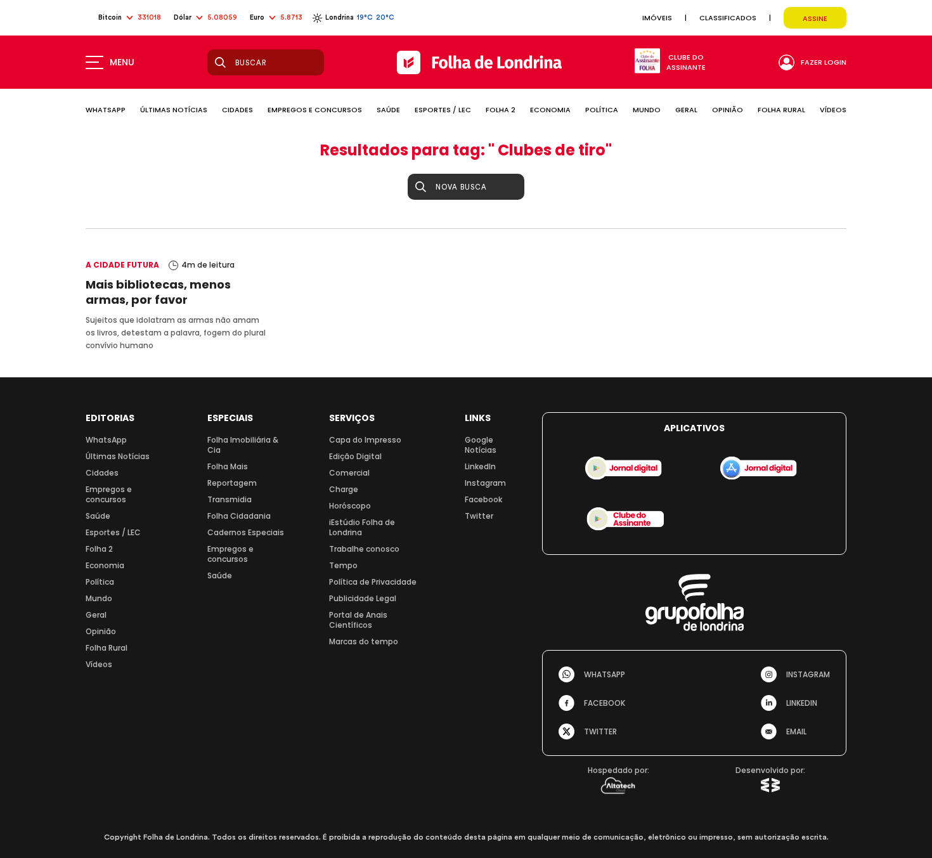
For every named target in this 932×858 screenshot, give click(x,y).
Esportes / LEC (113, 532)
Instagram (485, 483)
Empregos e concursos (109, 494)
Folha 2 (99, 548)
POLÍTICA (601, 110)
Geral (96, 614)
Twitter (479, 515)
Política (100, 581)
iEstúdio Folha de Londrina (362, 527)
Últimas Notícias (118, 456)
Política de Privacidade (373, 581)
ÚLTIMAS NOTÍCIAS (173, 110)
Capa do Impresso (365, 439)
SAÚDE (388, 110)
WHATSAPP (106, 110)
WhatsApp (106, 439)
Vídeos (99, 664)
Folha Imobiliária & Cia (242, 444)
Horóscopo (350, 505)
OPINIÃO (727, 110)
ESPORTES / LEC (443, 110)
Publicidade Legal (362, 598)
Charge (343, 489)
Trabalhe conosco (364, 548)
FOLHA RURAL (781, 110)
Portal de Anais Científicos (358, 619)
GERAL (686, 110)
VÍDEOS (833, 110)
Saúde (98, 515)
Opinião (101, 631)
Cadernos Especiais (245, 532)
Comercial (349, 472)
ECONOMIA (550, 110)
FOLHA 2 (500, 110)
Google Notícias (480, 444)
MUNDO (647, 110)
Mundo (99, 598)
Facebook (483, 499)
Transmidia (229, 499)
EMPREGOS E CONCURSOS (315, 110)
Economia (105, 565)
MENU (122, 62)
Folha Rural (106, 647)
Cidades (102, 472)
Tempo (343, 565)
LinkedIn (480, 466)
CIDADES (237, 110)
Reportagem (232, 483)
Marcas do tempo (363, 641)
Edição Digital (355, 456)
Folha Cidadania (239, 515)
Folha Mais (227, 466)
